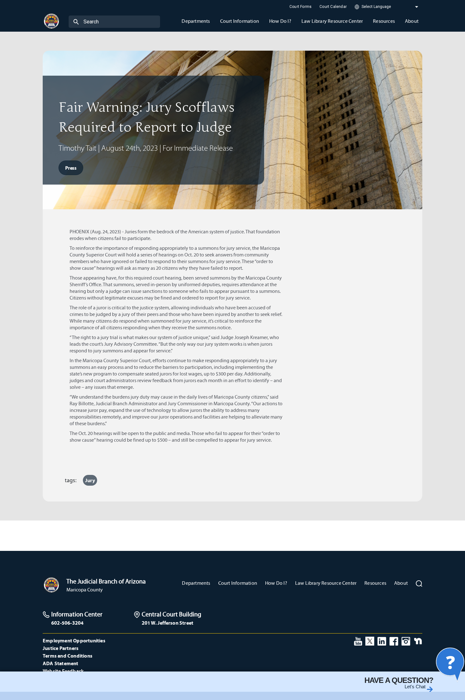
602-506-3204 (67, 623)
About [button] (411, 21)
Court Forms (300, 6)
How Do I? (276, 583)
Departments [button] (196, 21)
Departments (196, 583)
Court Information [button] (239, 21)
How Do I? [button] (280, 21)
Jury (90, 480)
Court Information (237, 583)
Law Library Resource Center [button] (332, 21)
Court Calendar (333, 6)
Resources (375, 583)
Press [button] (71, 168)
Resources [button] (384, 21)
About (401, 583)
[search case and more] (76, 21)
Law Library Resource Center (325, 583)
